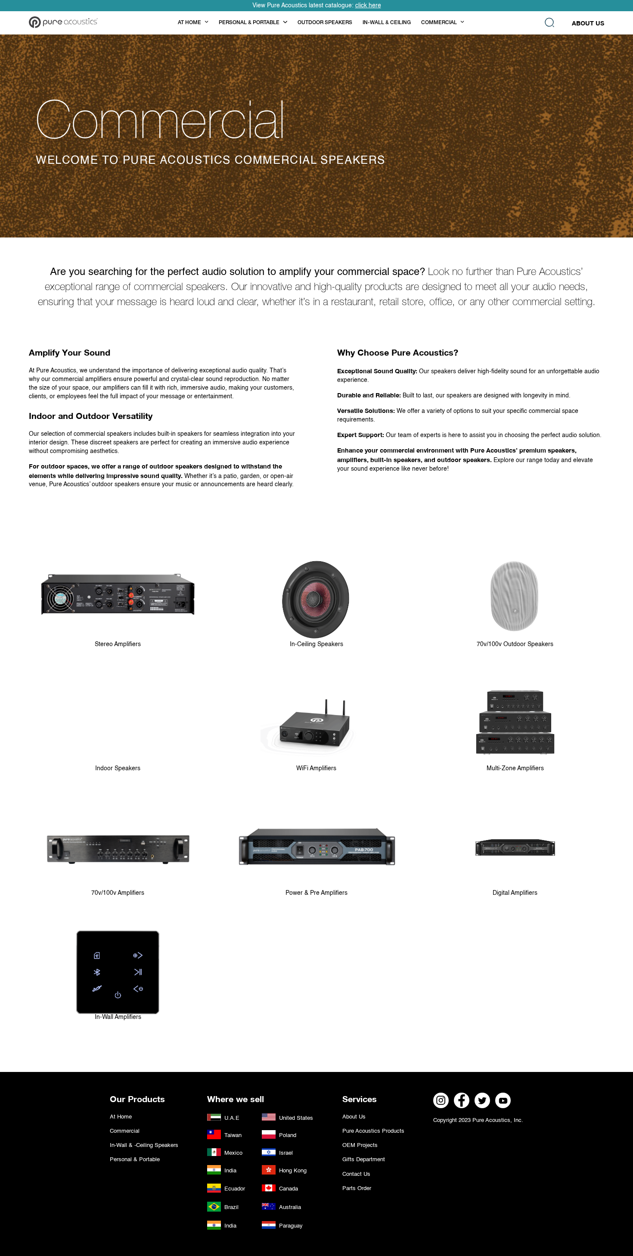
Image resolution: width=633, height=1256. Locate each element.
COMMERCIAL (439, 22)
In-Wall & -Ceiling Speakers (144, 1145)
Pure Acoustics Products (373, 1131)
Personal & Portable (135, 1159)
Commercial (125, 1131)
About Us (588, 23)
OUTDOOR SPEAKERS (325, 22)
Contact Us (356, 1174)
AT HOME (189, 22)
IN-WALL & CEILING (387, 22)
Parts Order (356, 1188)
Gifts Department (363, 1159)
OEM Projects (360, 1145)
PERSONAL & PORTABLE (249, 22)
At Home (121, 1117)
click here (368, 6)
